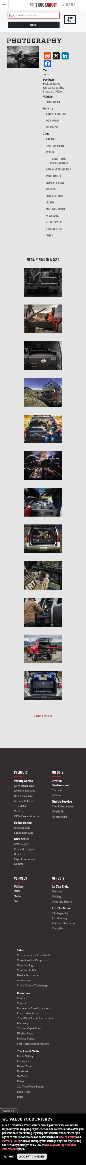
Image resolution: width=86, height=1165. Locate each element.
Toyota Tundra (53, 102)
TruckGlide (20, 806)
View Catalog (25, 965)
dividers (50, 152)
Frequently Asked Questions (33, 1008)
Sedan (18, 896)
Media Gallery (25, 1056)
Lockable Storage (55, 195)
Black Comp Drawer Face (58, 169)
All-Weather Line (54, 222)
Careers (21, 1003)
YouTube (22, 1076)
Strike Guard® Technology (32, 985)
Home (43, 4)
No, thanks (9, 1156)
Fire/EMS (57, 811)
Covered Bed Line (24, 791)
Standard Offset (54, 228)
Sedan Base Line (23, 833)
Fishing (56, 896)
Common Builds (26, 970)
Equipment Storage (55, 182)
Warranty (22, 1023)
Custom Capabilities (29, 1028)
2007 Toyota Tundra (55, 209)
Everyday (58, 928)
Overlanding (59, 918)
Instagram (23, 1061)
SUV (17, 891)
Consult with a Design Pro (32, 960)
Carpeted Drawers (55, 145)
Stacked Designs (24, 849)
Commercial (59, 816)
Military (57, 795)
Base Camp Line (23, 796)
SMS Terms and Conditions (33, 1043)
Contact (22, 998)
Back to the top (43, 716)
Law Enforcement (63, 806)
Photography (60, 913)
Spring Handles (53, 176)
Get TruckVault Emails (30, 1086)
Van (16, 901)
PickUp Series (52, 215)
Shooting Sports (62, 901)
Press (20, 1097)
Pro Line (19, 811)
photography (52, 120)
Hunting (57, 891)
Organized (51, 189)
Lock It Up (23, 1091)
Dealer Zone (24, 1066)
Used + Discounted (28, 975)
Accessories (24, 980)
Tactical (57, 790)
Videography (52, 127)
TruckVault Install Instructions (35, 1018)
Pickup (19, 886)
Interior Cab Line (24, 801)
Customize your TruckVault (33, 955)
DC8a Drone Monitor (26, 816)
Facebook (22, 1071)
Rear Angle (51, 139)
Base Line (19, 854)
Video (20, 1081)
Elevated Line (22, 827)
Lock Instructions (27, 1013)
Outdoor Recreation (56, 114)
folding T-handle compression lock (59, 160)
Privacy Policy (11, 1141)
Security (50, 202)
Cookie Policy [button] (67, 1137)
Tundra (49, 235)
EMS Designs (21, 844)
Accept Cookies (32, 1156)
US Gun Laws (25, 1033)
